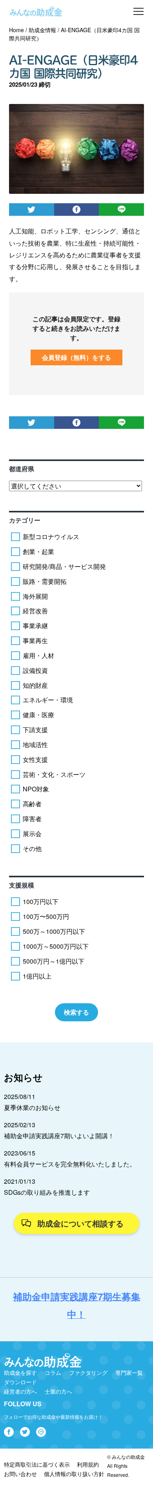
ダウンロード (20, 1382)
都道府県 (21, 468)
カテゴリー (24, 520)
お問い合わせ (20, 1474)
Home (16, 30)
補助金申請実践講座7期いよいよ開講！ (59, 1135)
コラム (53, 1372)
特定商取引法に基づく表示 (37, 1464)
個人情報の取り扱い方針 (74, 1474)
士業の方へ (58, 1391)
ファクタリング (88, 1372)
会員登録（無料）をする (76, 357)
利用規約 (88, 1464)
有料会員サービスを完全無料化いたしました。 (70, 1163)
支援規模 (21, 884)
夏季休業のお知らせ (32, 1107)
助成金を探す (20, 1372)
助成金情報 (42, 30)
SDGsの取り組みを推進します (47, 1192)
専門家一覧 (129, 1372)
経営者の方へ (20, 1391)
